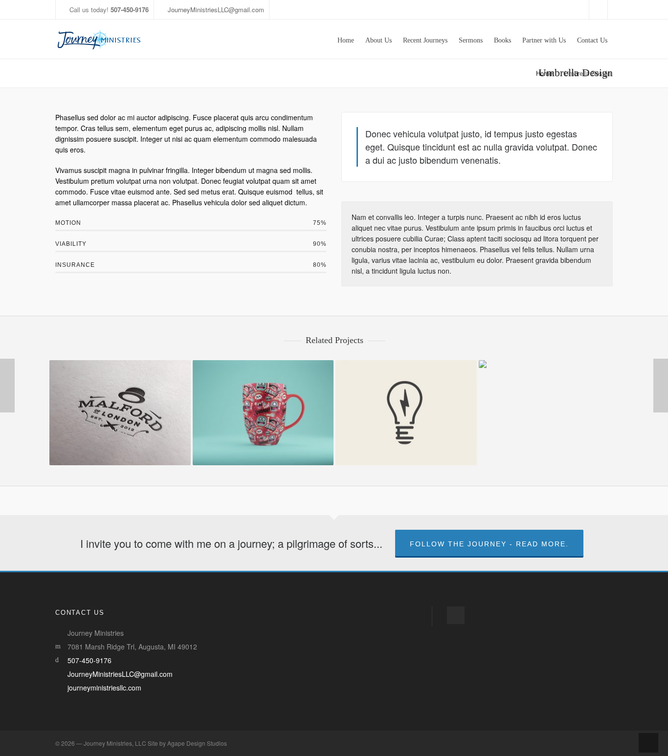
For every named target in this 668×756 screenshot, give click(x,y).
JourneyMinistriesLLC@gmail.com (216, 9)
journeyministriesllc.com (104, 687)
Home (544, 73)
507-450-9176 (89, 660)
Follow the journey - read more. (489, 544)
